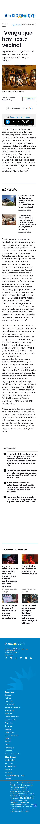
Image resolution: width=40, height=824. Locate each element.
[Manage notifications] (35, 805)
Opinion (8, 738)
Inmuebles (9, 763)
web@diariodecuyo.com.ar (19, 792)
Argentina (9, 723)
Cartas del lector (12, 735)
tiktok (16, 658)
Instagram (11, 658)
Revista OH (9, 710)
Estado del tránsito (12, 754)
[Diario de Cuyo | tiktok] (33, 16)
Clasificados (9, 760)
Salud (7, 744)
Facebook (6, 658)
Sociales (8, 741)
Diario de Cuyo (5, 25)
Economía (9, 701)
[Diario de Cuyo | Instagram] (25, 16)
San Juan (8, 695)
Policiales (8, 713)
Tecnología (9, 748)
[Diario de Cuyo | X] (29, 16)
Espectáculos (17, 25)
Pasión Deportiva (12, 717)
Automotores (10, 766)
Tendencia (9, 751)
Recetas (8, 729)
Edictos (8, 779)
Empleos (8, 769)
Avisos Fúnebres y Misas (14, 775)
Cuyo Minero (10, 704)
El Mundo (8, 726)
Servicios (8, 772)
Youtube (26, 658)
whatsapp (30, 658)
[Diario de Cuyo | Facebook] (21, 16)
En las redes (9, 732)
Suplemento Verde (12, 707)
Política (8, 698)
